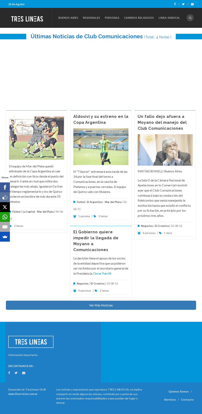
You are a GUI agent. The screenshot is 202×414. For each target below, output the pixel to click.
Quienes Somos (178, 391)
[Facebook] (177, 4)
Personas (112, 18)
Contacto (187, 399)
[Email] (5, 227)
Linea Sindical (169, 18)
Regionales (91, 18)
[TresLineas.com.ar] (30, 18)
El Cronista (162, 225)
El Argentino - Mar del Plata (104, 202)
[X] (5, 207)
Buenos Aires (68, 18)
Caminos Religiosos (139, 18)
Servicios (170, 399)
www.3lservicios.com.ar (22, 393)
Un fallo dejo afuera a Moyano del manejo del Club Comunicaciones (162, 122)
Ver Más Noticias (101, 305)
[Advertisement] (101, 72)
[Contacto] (192, 4)
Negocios (147, 225)
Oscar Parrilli (102, 273)
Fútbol (16, 211)
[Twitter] (185, 4)
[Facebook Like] (5, 197)
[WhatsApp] (5, 217)
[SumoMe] (5, 237)
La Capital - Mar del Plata (38, 211)
